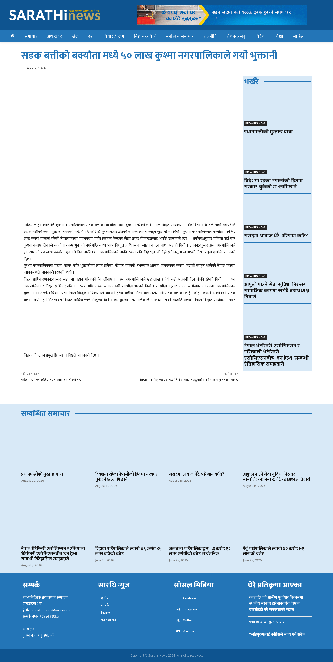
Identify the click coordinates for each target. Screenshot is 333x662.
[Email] (284, 69)
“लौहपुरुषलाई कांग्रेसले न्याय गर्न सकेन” (278, 634)
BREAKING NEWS (255, 123)
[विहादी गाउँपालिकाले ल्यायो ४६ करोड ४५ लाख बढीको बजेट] (129, 520)
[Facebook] (250, 69)
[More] (307, 69)
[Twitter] (261, 69)
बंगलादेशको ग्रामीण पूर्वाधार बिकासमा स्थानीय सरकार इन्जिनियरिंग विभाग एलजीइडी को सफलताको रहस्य (276, 603)
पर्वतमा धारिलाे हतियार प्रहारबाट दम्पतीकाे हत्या (52, 380)
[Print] (295, 69)
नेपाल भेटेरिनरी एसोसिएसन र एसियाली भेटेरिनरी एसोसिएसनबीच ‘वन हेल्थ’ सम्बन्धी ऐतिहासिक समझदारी (276, 354)
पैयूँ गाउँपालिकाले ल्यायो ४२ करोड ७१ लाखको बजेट (273, 551)
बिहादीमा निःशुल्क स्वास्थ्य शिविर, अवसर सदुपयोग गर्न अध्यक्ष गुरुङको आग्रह (189, 380)
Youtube (188, 631)
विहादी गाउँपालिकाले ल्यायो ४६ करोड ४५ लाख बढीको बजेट (128, 551)
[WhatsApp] (273, 69)
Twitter (187, 620)
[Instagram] (178, 609)
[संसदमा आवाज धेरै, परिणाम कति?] (277, 213)
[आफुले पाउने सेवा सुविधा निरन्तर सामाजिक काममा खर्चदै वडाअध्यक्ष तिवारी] (277, 262)
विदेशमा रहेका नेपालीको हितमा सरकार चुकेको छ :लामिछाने (273, 183)
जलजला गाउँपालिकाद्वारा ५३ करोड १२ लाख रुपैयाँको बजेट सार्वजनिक (200, 551)
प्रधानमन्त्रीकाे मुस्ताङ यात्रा (268, 132)
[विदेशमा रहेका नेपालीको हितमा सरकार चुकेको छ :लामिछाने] (277, 158)
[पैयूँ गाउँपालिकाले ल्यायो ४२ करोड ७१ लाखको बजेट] (277, 520)
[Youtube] (178, 631)
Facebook (189, 598)
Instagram (190, 609)
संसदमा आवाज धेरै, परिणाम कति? (276, 235)
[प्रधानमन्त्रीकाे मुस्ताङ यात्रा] (277, 109)
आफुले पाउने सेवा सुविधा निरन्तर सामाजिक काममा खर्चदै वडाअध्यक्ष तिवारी (276, 290)
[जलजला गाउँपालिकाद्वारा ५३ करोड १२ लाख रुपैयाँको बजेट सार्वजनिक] (203, 520)
